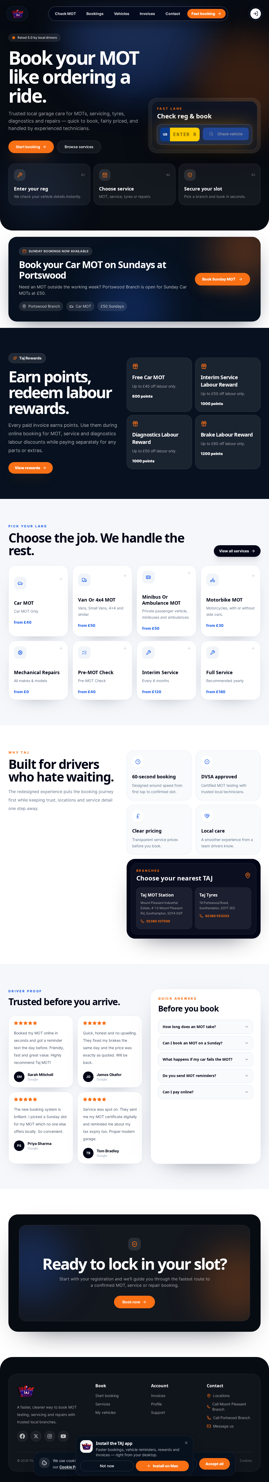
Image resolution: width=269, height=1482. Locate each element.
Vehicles (121, 13)
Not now (107, 1466)
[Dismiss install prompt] (186, 1442)
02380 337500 (158, 921)
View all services (234, 551)
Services (102, 1404)
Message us (223, 1426)
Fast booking (203, 13)
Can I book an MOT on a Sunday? (193, 1042)
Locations (221, 1395)
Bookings (95, 13)
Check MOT (65, 13)
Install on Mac (165, 1466)
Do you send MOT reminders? (189, 1075)
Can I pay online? (178, 1091)
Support (158, 1412)
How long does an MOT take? (189, 1026)
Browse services (79, 146)
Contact (172, 13)
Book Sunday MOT (218, 279)
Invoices (147, 13)
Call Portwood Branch (231, 1417)
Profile (156, 1404)
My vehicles (105, 1412)
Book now (131, 1302)
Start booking (28, 146)
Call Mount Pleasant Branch (229, 1406)
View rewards (27, 467)
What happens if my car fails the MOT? (197, 1059)
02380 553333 (217, 916)
